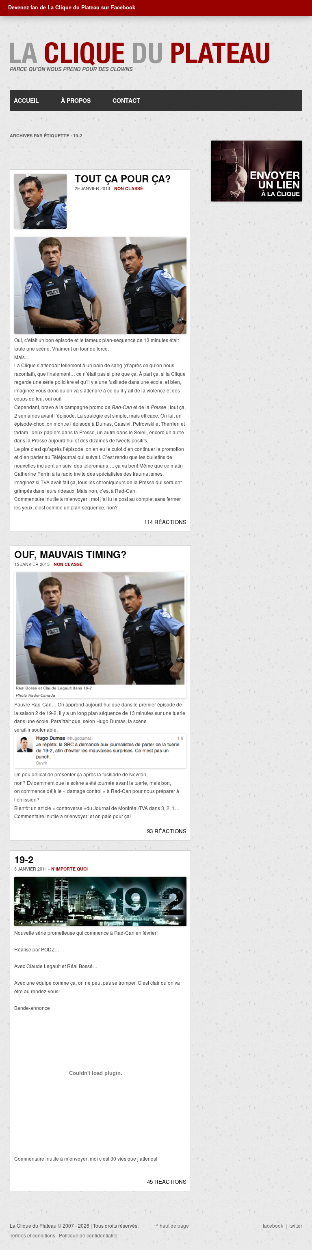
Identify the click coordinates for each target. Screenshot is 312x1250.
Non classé (128, 188)
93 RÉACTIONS (166, 831)
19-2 (23, 859)
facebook (273, 1225)
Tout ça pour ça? (123, 178)
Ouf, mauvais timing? (70, 554)
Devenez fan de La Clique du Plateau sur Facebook (71, 7)
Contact (126, 100)
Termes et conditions (32, 1235)
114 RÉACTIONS (165, 522)
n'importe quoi (69, 869)
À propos (76, 100)
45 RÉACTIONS (166, 1181)
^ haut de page (172, 1225)
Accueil (26, 100)
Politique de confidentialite (88, 1235)
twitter (295, 1225)
